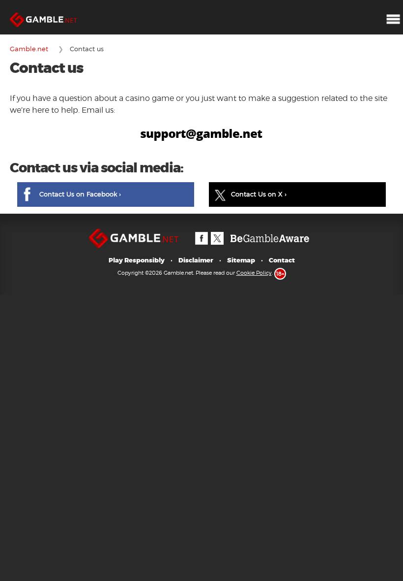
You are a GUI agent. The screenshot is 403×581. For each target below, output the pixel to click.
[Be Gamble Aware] (270, 233)
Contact (282, 260)
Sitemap (241, 260)
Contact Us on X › (259, 194)
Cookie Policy (254, 272)
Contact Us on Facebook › (80, 194)
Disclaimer (195, 260)
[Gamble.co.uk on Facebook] (201, 233)
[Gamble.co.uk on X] (217, 233)
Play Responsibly (137, 260)
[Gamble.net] (46, 4)
